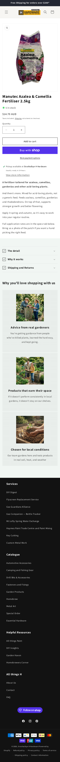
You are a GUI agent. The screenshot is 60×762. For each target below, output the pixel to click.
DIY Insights (12, 648)
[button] (6, 12)
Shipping (18, 118)
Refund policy (19, 750)
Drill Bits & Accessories (18, 577)
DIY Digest (11, 492)
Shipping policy (21, 755)
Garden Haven (13, 655)
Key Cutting (12, 535)
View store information (18, 175)
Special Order (13, 613)
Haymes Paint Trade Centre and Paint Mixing (29, 528)
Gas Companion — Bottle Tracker (23, 514)
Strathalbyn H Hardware (28, 746)
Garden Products (15, 591)
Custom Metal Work (16, 542)
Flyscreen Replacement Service (22, 499)
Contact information (39, 755)
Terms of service (49, 750)
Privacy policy (34, 750)
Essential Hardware (16, 620)
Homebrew (12, 599)
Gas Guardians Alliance (18, 506)
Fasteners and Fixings (17, 584)
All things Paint (14, 640)
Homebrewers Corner (17, 662)
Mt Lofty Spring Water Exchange (22, 521)
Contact (10, 690)
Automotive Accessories (18, 563)
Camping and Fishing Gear (19, 570)
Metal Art (11, 606)
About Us (11, 682)
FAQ (8, 697)
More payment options (30, 158)
